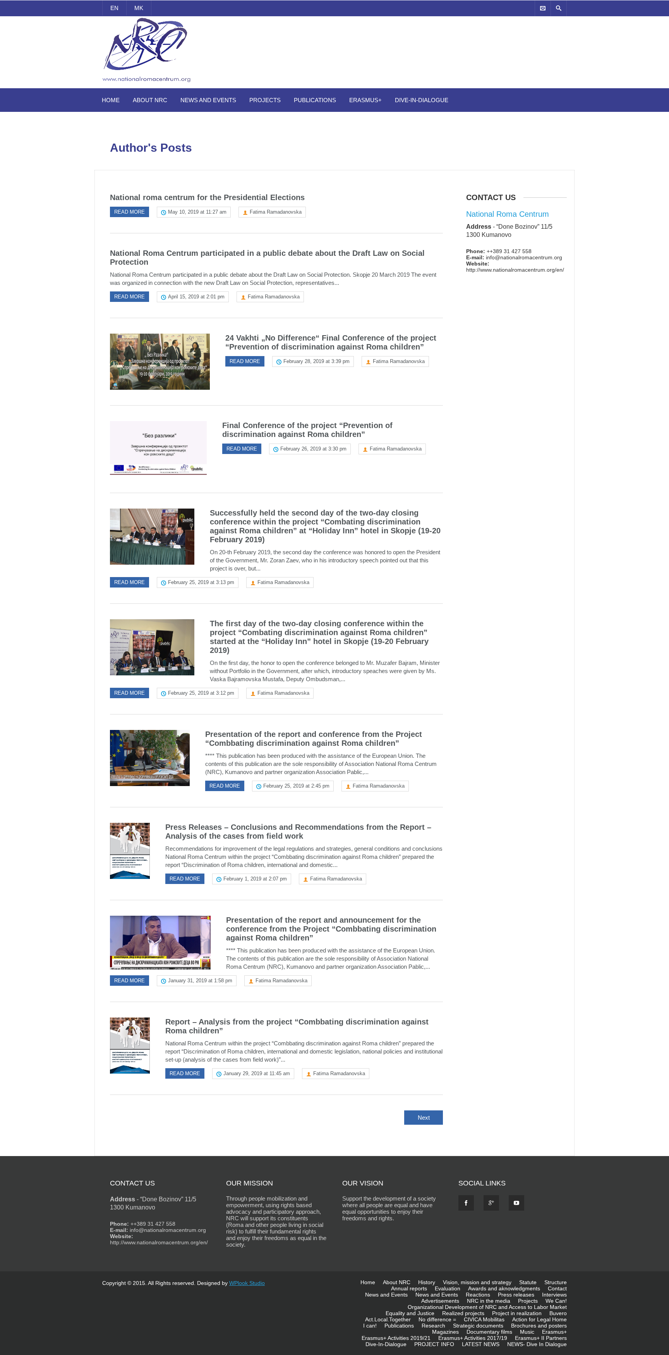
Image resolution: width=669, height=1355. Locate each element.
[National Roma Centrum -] (148, 84)
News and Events (208, 100)
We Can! (556, 1301)
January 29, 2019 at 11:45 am (256, 1073)
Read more (129, 212)
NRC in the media (488, 1301)
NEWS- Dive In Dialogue (537, 1344)
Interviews (554, 1295)
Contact (557, 1288)
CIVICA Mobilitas (484, 1319)
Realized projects (463, 1313)
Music (527, 1332)
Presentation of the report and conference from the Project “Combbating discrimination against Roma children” (313, 738)
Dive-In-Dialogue (421, 100)
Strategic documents (478, 1325)
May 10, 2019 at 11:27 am (197, 212)
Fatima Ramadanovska (276, 212)
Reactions (478, 1295)
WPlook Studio (247, 1283)
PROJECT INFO (434, 1344)
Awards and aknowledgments (504, 1288)
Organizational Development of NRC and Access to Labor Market (487, 1307)
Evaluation (447, 1288)
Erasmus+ (365, 100)
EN (114, 8)
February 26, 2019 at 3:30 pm (313, 449)
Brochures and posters (539, 1325)
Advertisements (440, 1301)
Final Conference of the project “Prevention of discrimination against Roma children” (307, 430)
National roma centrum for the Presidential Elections (207, 197)
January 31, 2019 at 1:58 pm (200, 980)
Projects (265, 100)
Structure (555, 1282)
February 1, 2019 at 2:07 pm (255, 879)
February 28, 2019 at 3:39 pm (316, 361)
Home (111, 100)
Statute (528, 1282)
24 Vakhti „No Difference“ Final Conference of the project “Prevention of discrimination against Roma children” (330, 342)
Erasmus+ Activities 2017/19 (472, 1338)
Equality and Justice (410, 1313)
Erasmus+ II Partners (541, 1338)
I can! (370, 1325)
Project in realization (517, 1313)
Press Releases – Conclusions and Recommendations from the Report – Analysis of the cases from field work (298, 831)
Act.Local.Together (388, 1319)
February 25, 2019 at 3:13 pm (201, 582)
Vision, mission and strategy (477, 1282)
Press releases (516, 1295)
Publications (315, 100)
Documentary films (489, 1332)
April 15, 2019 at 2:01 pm (196, 297)
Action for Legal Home (539, 1319)
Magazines (445, 1332)
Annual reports (409, 1288)
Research (433, 1325)
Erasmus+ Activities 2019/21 (396, 1338)
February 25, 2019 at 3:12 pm (201, 693)
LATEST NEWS (480, 1344)
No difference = (437, 1319)
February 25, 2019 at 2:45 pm (296, 786)
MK (138, 8)
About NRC (150, 100)
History (426, 1282)
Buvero (558, 1313)
